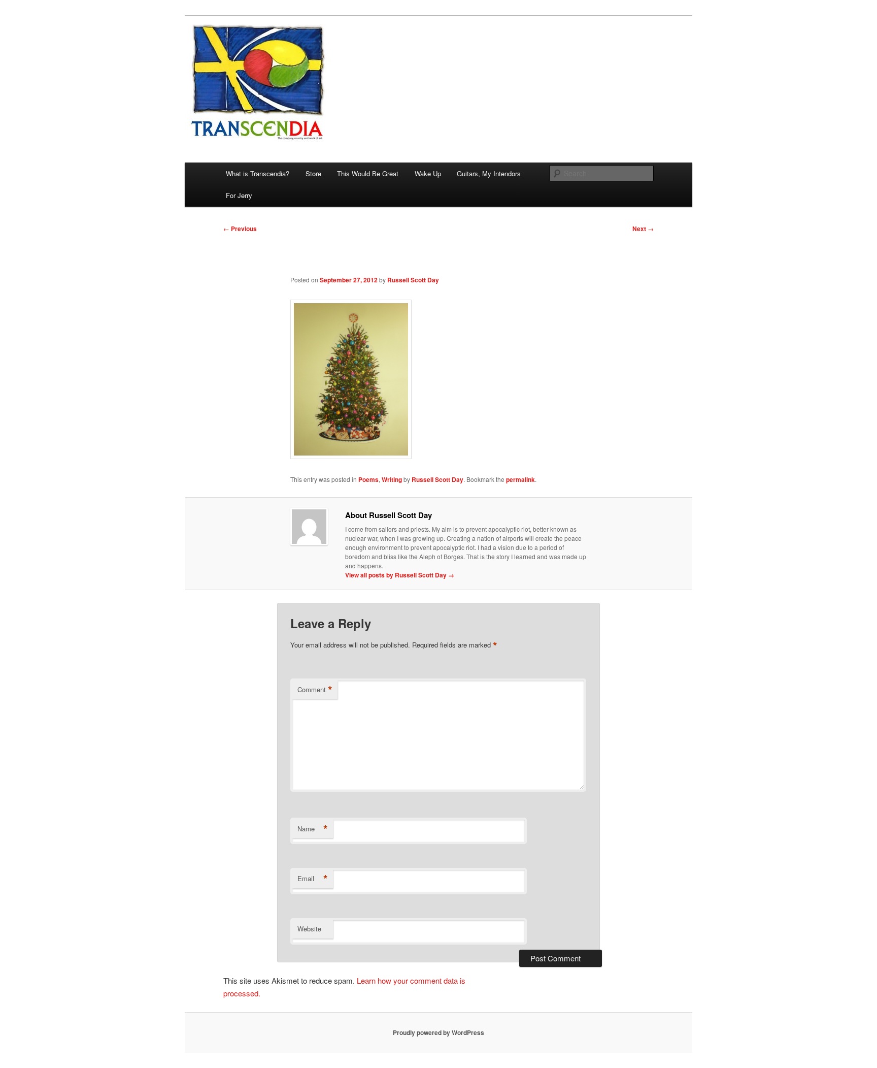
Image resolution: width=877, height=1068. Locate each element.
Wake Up (428, 173)
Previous (240, 228)
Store (313, 173)
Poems (368, 479)
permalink (520, 479)
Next (643, 228)
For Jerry (239, 195)
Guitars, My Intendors (489, 173)
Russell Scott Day (413, 279)
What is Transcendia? (257, 173)
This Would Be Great (367, 173)
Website (309, 928)
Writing (392, 479)
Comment (314, 690)
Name (312, 829)
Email (312, 878)
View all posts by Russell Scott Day (399, 574)
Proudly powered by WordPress (438, 1032)
